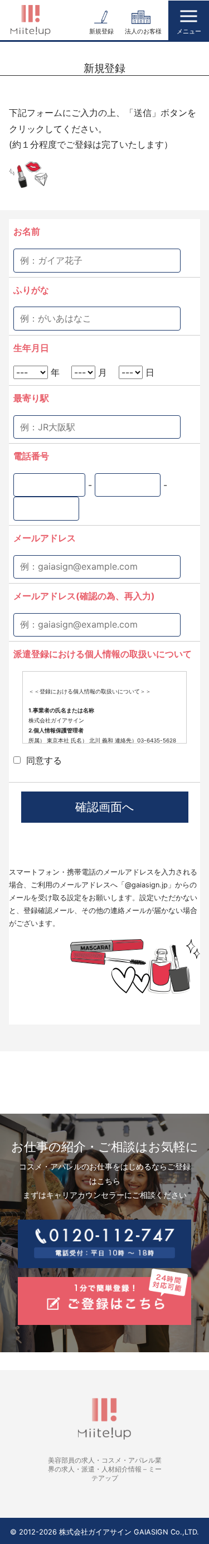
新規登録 (101, 31)
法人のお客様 (143, 31)
